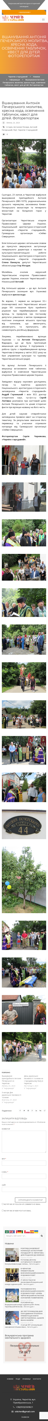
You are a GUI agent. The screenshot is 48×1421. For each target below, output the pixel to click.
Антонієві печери (21, 127)
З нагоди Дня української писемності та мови (11, 1095)
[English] (11, 1231)
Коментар (6, 1129)
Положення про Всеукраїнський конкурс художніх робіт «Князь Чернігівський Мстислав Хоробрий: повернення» (32, 1293)
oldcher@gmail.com (25, 1411)
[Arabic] (7, 1231)
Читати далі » (34, 1264)
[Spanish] (32, 1231)
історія (9, 127)
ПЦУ (15, 130)
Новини (10, 1379)
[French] (15, 1231)
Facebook (25, 1417)
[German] (19, 1231)
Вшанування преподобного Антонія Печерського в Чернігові (11, 1080)
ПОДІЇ (18, 1379)
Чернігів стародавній (27, 130)
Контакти (37, 1379)
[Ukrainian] (36, 1231)
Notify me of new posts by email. (17, 1211)
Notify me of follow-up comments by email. (22, 1204)
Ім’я (4, 1159)
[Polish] (28, 1231)
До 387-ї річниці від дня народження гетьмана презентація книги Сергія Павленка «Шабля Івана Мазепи (32, 1315)
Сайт (4, 1185)
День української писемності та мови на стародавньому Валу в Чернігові (33, 1080)
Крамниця (27, 1379)
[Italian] (24, 1231)
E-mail (5, 1172)
